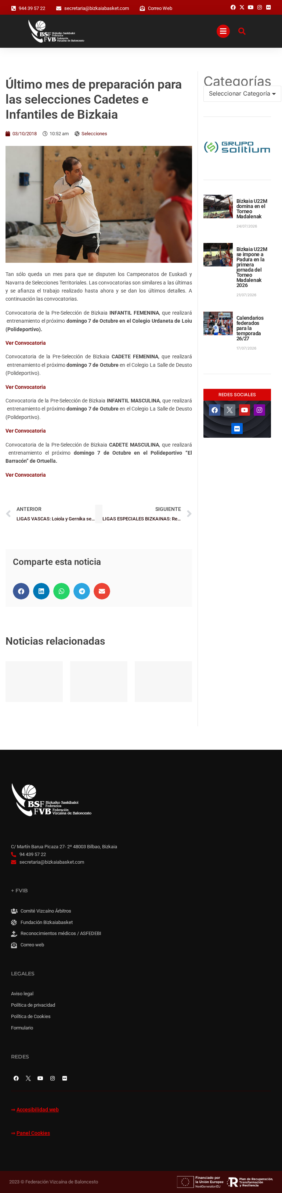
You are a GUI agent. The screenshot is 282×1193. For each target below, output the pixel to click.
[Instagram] (259, 410)
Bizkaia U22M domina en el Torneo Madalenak (251, 208)
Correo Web (160, 8)
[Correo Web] (142, 8)
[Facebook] (214, 410)
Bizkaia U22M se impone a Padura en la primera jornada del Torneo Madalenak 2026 (251, 267)
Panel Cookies (33, 1133)
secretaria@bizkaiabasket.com (96, 8)
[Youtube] (244, 410)
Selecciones (94, 133)
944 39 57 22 (32, 8)
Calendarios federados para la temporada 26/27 (250, 328)
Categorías (237, 81)
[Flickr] (237, 428)
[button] (21, 591)
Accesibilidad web (38, 1110)
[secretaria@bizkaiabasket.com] (58, 8)
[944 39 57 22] (13, 8)
